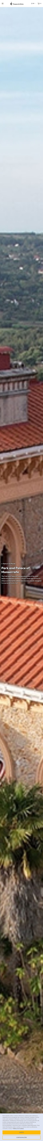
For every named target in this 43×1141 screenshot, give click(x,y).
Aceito (21, 1132)
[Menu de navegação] (2, 3)
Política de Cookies (18, 1128)
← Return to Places (8, 564)
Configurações (21, 1137)
